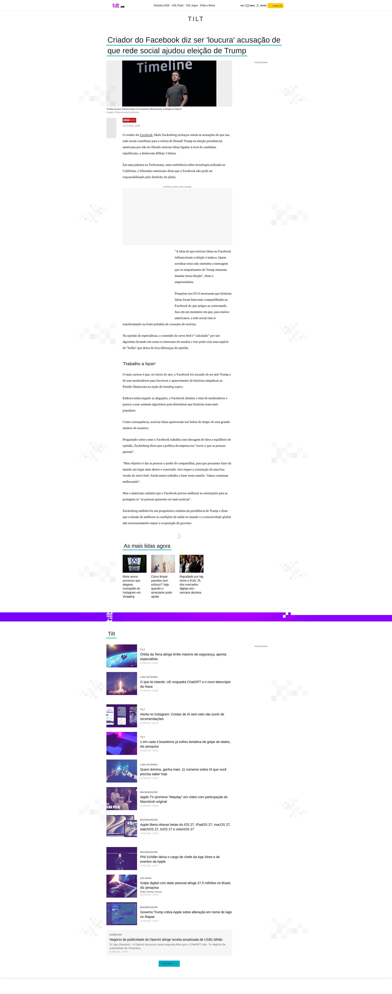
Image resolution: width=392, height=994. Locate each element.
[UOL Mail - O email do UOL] (250, 6)
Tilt (196, 18)
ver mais (167, 963)
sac (242, 6)
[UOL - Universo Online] (122, 7)
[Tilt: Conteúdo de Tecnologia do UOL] (116, 5)
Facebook (146, 135)
